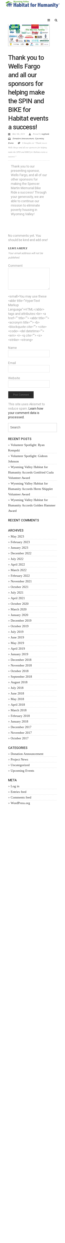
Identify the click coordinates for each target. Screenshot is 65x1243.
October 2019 (20, 626)
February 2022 (20, 575)
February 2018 (20, 716)
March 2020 (19, 609)
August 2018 (19, 682)
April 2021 (18, 598)
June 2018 (17, 693)
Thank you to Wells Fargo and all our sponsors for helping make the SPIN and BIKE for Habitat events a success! (28, 92)
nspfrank (45, 133)
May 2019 (17, 643)
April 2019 (18, 648)
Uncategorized (20, 765)
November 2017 (21, 732)
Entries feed (18, 792)
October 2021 (20, 587)
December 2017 (21, 727)
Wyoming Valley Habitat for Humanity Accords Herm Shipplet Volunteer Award (30, 489)
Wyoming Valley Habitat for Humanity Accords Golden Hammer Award (31, 505)
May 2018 (17, 699)
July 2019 (17, 632)
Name (12, 348)
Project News (19, 759)
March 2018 (19, 710)
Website (14, 378)
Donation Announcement (23, 138)
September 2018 (21, 676)
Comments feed (21, 797)
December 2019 (21, 620)
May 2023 (17, 536)
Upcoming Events (22, 770)
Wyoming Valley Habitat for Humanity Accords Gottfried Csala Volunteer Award (31, 472)
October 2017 (20, 738)
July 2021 (17, 592)
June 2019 (17, 637)
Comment (15, 265)
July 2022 (17, 559)
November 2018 (21, 665)
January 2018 (19, 721)
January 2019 (19, 654)
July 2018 (17, 688)
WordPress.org (20, 803)
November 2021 (21, 581)
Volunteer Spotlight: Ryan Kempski (26, 447)
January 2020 (19, 615)
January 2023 (19, 547)
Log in (15, 786)
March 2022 (19, 570)
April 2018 (18, 704)
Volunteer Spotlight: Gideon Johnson (27, 458)
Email (12, 363)
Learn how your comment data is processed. (25, 413)
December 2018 (21, 660)
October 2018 (20, 671)
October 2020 (20, 603)
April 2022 (18, 564)
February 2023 (20, 542)
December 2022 (21, 553)
